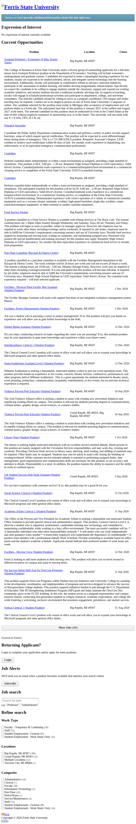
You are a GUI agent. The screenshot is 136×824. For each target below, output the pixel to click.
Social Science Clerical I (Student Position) (28, 493)
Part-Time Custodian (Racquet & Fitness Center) (31, 252)
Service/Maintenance (17, 798)
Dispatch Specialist (15, 125)
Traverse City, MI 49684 (19, 762)
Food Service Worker (16, 212)
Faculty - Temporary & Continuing (25, 727)
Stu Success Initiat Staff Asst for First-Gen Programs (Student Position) (33, 572)
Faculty (10, 785)
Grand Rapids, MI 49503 (20, 756)
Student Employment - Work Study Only (29, 736)
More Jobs (68, 627)
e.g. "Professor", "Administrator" (19, 704)
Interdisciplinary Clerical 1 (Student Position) (29, 345)
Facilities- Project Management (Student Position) (32, 308)
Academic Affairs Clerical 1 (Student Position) (30, 511)
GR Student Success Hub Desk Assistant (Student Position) (32, 476)
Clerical (10, 782)
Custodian (10, 153)
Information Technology (19, 788)
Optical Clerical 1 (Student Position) (24, 607)
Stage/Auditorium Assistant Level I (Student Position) (34, 363)
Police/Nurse (13, 795)
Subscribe (10, 683)
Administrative (14, 779)
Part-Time (11, 792)
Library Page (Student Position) (21, 437)
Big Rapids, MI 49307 (19, 753)
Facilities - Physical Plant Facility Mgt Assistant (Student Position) (30, 289)
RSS (6, 814)
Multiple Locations (17, 759)
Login (7, 659)
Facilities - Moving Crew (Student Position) (28, 551)
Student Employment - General (23, 733)
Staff (9, 730)
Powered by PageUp (11, 637)
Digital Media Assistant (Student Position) (27, 326)
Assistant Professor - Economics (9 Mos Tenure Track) (30, 61)
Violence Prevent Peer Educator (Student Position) (32, 391)
